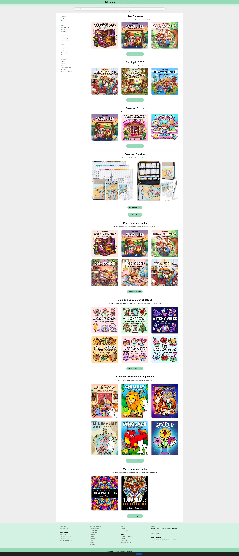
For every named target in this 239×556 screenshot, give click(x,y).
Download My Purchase (66, 540)
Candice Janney (64, 49)
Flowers (63, 65)
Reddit (91, 540)
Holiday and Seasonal (66, 67)
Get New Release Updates (107, 5)
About (125, 2)
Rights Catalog (155, 533)
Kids (62, 20)
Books (120, 2)
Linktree (92, 536)
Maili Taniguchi (64, 53)
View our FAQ (124, 530)
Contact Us (123, 528)
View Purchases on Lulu (66, 538)
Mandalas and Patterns (66, 71)
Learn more (126, 554)
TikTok (92, 542)
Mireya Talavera (65, 55)
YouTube (92, 544)
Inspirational (64, 69)
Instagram (92, 534)
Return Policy (124, 538)
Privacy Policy (124, 540)
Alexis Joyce (64, 47)
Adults (62, 18)
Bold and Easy (64, 38)
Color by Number (65, 29)
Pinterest (92, 538)
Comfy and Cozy (65, 40)
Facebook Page (94, 532)
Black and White (65, 27)
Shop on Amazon (64, 528)
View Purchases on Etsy (66, 536)
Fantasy (63, 63)
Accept (139, 554)
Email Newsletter (94, 528)
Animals (63, 61)
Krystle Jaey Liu (64, 51)
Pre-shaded (63, 31)
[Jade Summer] (110, 2)
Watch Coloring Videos (132, 5)
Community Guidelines (126, 536)
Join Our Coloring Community (120, 5)
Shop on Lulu (63, 534)
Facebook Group (94, 530)
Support (132, 2)
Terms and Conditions (126, 542)
